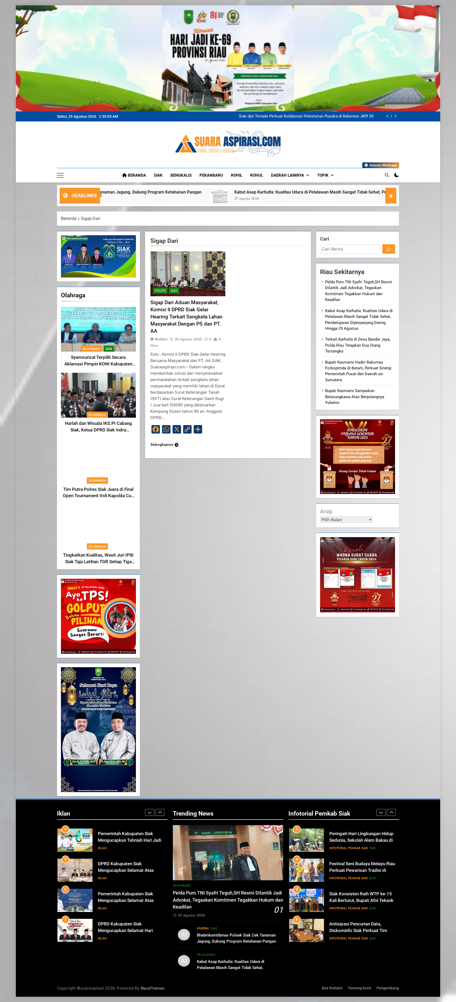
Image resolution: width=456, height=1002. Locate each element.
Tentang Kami (359, 988)
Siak (158, 175)
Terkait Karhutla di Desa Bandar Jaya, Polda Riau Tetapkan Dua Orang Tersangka (357, 345)
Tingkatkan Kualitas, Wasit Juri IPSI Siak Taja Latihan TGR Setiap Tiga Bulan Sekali (98, 562)
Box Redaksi (332, 988)
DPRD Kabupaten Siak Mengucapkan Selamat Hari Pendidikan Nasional (125, 930)
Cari (324, 239)
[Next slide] (395, 116)
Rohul (256, 175)
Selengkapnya (161, 444)
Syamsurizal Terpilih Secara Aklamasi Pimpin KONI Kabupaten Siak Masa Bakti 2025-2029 (98, 364)
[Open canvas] (60, 175)
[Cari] (388, 249)
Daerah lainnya (287, 175)
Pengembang (388, 988)
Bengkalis (181, 175)
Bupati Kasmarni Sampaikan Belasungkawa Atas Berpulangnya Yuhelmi (354, 396)
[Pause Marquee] (390, 196)
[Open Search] (387, 175)
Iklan (102, 848)
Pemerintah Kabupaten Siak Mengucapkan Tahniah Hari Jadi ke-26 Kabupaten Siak (129, 840)
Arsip (326, 511)
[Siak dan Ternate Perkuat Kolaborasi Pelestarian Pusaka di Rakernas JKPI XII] (363, 199)
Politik (160, 290)
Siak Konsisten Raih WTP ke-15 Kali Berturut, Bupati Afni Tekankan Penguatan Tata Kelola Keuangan (363, 870)
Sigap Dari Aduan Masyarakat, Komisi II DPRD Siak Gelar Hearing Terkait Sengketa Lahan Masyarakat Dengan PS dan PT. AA (186, 316)
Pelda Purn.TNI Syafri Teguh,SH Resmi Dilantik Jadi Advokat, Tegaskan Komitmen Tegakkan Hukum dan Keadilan (311, 116)
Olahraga (91, 348)
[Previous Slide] (387, 116)
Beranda (136, 175)
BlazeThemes (152, 988)
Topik (323, 175)
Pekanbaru (211, 175)
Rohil (236, 175)
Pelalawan (206, 954)
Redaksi (161, 339)
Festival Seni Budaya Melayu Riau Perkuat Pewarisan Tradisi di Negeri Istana (362, 840)
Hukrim (202, 928)
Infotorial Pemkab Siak (348, 848)
